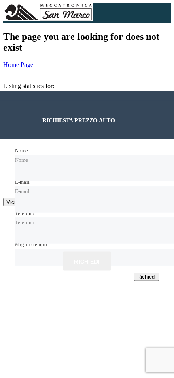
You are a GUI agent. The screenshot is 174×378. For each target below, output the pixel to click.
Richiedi (87, 261)
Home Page (18, 64)
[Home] (48, 19)
